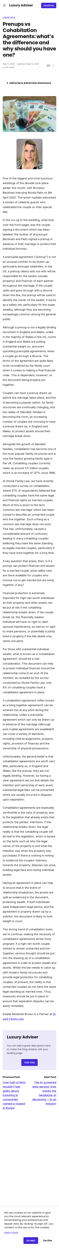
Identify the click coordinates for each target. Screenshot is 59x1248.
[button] (4, 5)
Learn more (11, 1232)
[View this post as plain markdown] (48, 66)
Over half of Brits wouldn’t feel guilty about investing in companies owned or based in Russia (14, 1095)
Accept (30, 1240)
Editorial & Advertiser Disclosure (30, 83)
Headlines (48, 5)
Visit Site (29, 1062)
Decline (47, 1240)
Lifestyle (9, 17)
